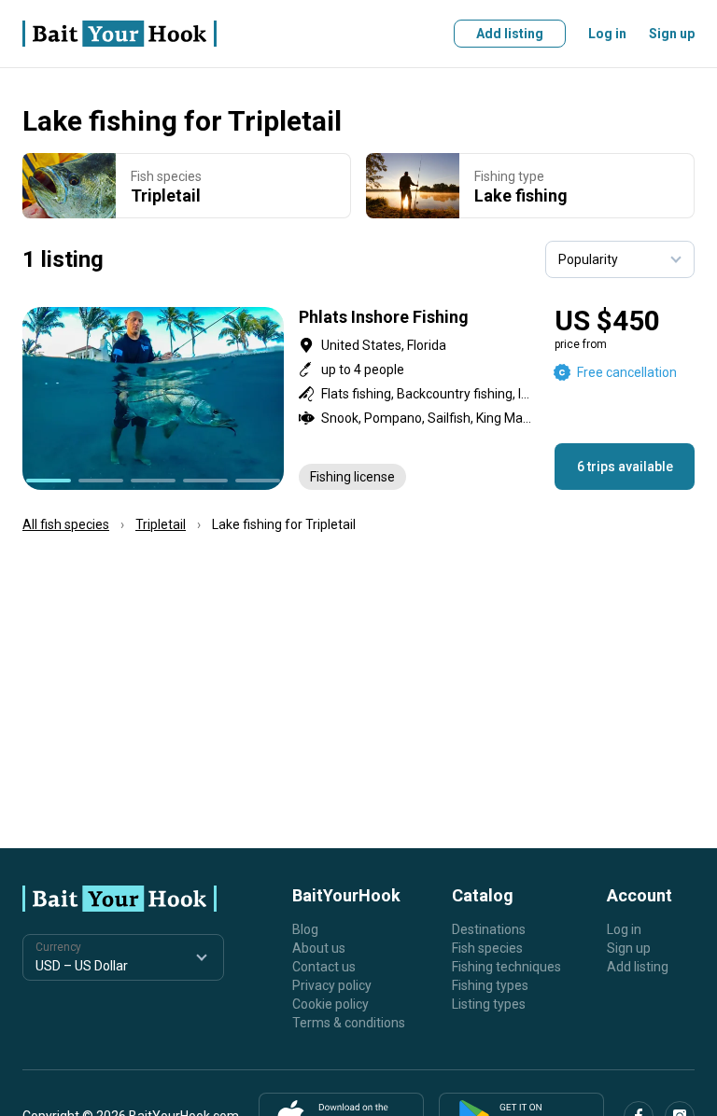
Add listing (509, 33)
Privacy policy (332, 985)
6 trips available (625, 466)
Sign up (672, 33)
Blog (305, 929)
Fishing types (490, 985)
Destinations (489, 929)
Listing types (489, 1004)
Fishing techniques (506, 966)
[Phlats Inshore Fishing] (358, 398)
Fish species (487, 948)
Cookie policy (330, 1004)
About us (318, 948)
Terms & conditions (348, 1022)
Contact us (324, 966)
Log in (607, 33)
